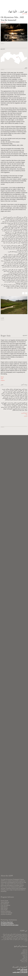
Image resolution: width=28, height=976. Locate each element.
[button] (23, 293)
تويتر (26, 414)
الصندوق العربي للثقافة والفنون (19, 972)
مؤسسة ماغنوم (23, 970)
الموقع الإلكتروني (24, 413)
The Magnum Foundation (7, 923)
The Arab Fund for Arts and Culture (9, 925)
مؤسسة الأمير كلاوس (22, 969)
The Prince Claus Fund (7, 922)
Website (2, 377)
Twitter (2, 378)
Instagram (3, 380)
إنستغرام (25, 416)
